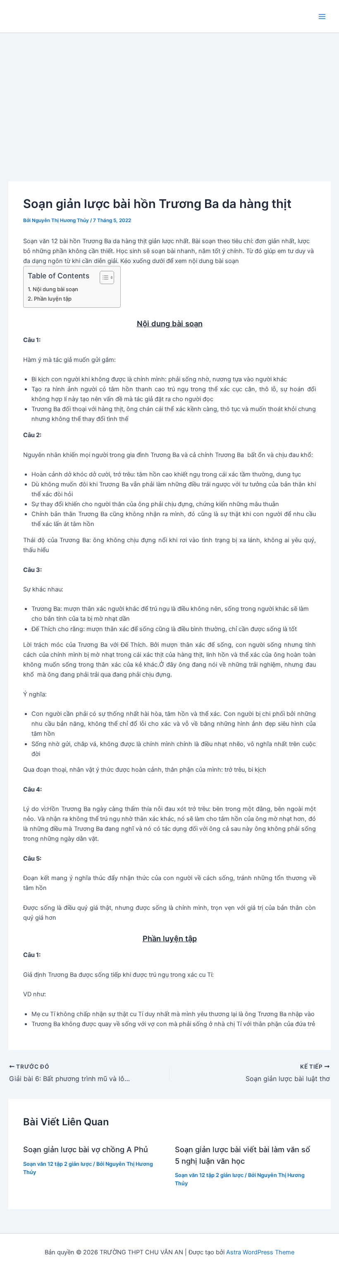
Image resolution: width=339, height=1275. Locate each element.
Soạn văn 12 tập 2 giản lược (57, 1164)
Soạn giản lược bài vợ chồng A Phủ (85, 1149)
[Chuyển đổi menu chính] (322, 16)
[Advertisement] (169, 95)
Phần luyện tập (53, 298)
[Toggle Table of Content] (102, 277)
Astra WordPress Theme (260, 1252)
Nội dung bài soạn (55, 289)
